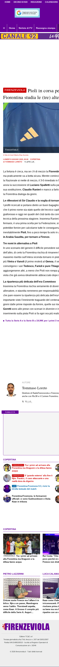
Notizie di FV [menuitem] (25, 28)
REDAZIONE (36, 2)
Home (7, 2)
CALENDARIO (51, 2)
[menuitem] (4, 28)
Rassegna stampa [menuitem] (45, 28)
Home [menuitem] (12, 28)
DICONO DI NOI (20, 2)
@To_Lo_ (30, 162)
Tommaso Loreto (13, 162)
